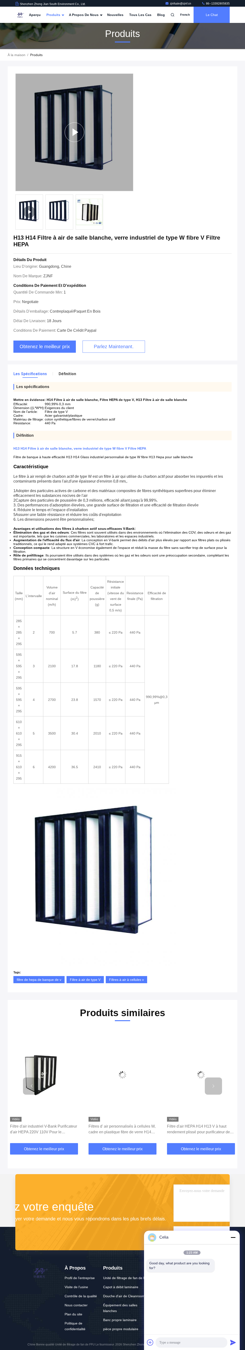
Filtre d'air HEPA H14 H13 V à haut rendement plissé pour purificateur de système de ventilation (198, 1129)
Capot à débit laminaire (120, 1287)
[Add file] (150, 1342)
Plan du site (73, 1314)
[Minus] (233, 1237)
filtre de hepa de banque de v (39, 980)
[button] (31, 1086)
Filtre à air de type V (85, 980)
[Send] (233, 1342)
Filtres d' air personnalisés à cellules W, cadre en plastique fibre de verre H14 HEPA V (122, 1129)
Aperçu (35, 15)
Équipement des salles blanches (120, 1308)
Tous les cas (140, 15)
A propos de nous (84, 15)
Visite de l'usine (76, 1287)
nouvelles (115, 15)
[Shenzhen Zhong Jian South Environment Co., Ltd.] (20, 15)
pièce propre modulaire (120, 1329)
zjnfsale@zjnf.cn (181, 3)
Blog (161, 15)
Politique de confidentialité (75, 1326)
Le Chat (212, 15)
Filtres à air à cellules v (126, 980)
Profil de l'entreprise (80, 1278)
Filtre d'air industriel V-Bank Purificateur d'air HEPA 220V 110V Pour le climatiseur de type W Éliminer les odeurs (43, 1129)
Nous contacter (76, 1305)
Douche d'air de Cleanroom (124, 1296)
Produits (53, 15)
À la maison (16, 55)
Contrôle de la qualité (81, 1296)
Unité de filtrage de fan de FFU (126, 1278)
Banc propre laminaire (120, 1320)
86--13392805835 (217, 3)
